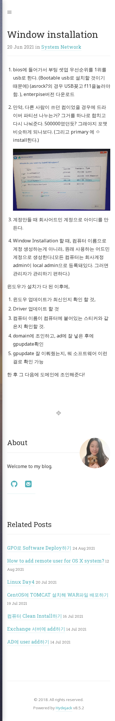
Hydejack (64, 707)
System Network (61, 47)
